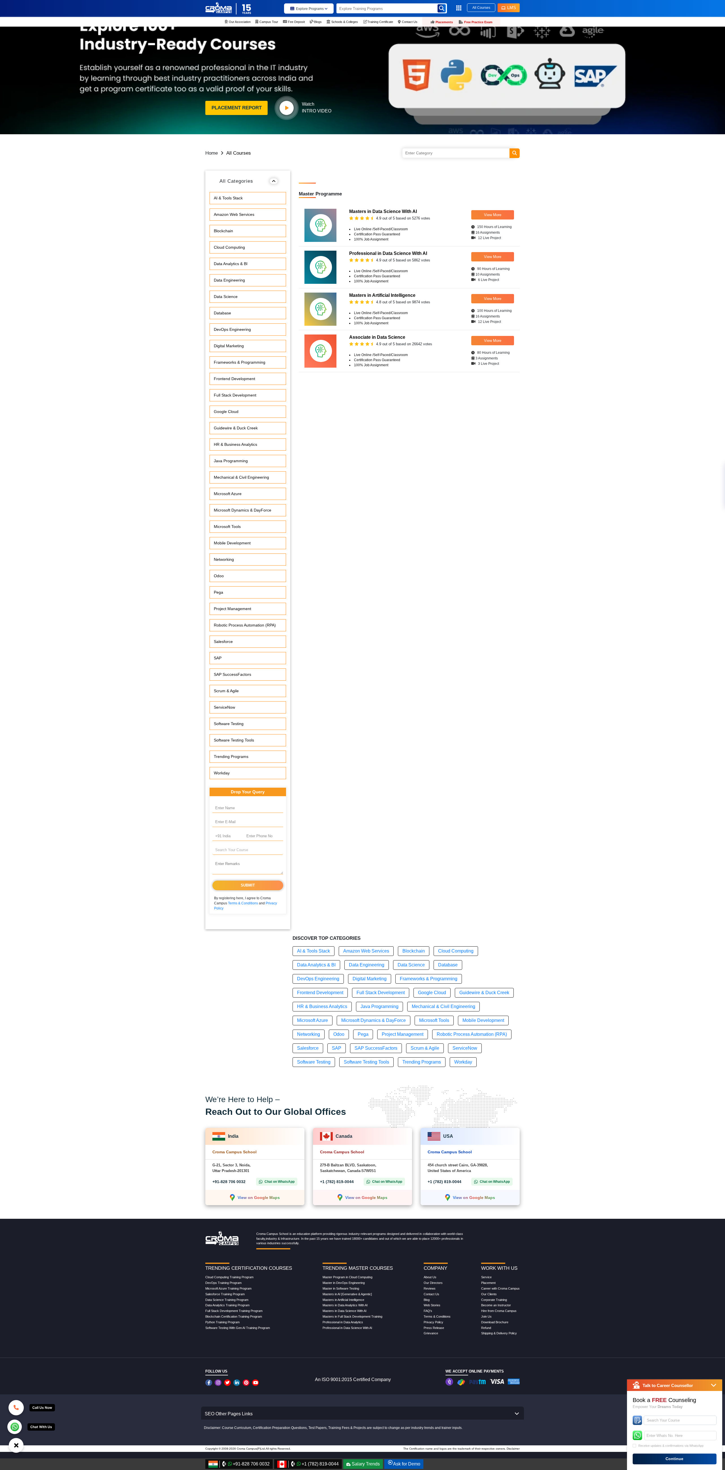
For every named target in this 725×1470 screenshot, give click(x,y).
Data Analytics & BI (231, 263)
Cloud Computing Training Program (229, 1277)
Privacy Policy (433, 1322)
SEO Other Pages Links (229, 1413)
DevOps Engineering (232, 329)
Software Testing (229, 723)
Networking (224, 559)
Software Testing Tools (234, 740)
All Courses (481, 8)
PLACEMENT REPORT (237, 107)
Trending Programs (231, 756)
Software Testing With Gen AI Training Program (237, 1328)
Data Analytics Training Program (227, 1305)
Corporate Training (494, 1299)
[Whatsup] (14, 1426)
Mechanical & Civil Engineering (241, 477)
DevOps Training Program (223, 1282)
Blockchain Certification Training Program (233, 1316)
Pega (218, 592)
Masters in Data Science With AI (344, 1311)
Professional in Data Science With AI (347, 1328)
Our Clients (489, 1294)
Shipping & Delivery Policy (499, 1333)
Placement (488, 1282)
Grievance (431, 1333)
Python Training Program (222, 1322)
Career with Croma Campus (500, 1288)
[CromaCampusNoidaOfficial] (209, 1382)
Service (486, 1277)
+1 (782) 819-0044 (337, 1181)
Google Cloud (226, 411)
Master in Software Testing (341, 1288)
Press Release (434, 1328)
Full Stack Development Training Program (234, 1311)
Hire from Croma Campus (499, 1311)
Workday (222, 773)
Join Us (486, 1316)
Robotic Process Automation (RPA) (245, 625)
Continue (674, 1458)
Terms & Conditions (243, 903)
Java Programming (231, 461)
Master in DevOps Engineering (344, 1282)
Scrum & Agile (226, 691)
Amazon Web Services (234, 214)
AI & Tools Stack (228, 198)
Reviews (430, 1288)
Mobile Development (232, 543)
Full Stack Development (235, 395)
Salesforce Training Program (225, 1294)
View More (492, 215)
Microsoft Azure (228, 493)
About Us (430, 1277)
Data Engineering (229, 280)
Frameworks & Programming (239, 362)
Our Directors (433, 1282)
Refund (486, 1328)
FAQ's (428, 1311)
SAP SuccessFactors (232, 674)
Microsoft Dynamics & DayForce (242, 510)
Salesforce (223, 641)
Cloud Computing (229, 247)
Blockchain (223, 231)
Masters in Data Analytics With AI (345, 1305)
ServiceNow (224, 707)
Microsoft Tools (227, 526)
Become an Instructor (496, 1305)
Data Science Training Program (226, 1299)
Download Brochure (494, 1322)
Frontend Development (234, 378)
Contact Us (431, 1294)
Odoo (219, 576)
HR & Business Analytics (235, 444)
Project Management (232, 608)
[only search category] (514, 153)
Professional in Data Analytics (343, 1322)
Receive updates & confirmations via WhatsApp (670, 1445)
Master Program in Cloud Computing (347, 1277)
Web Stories (432, 1305)
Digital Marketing (229, 346)
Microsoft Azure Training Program (228, 1288)
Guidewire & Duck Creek (236, 428)
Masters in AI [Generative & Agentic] (347, 1294)
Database (222, 313)
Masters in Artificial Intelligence (343, 1299)
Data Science (226, 296)
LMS (511, 7)
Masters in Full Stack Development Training (352, 1316)
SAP (217, 658)
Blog (427, 1299)
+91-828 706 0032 (229, 1181)
